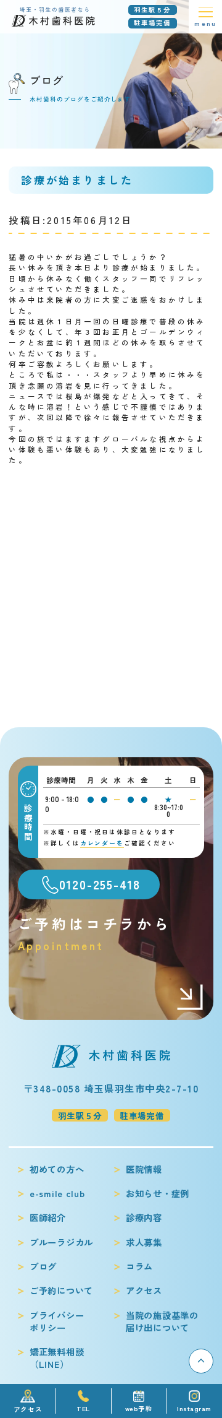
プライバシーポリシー (57, 1321)
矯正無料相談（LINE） (57, 1358)
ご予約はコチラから (94, 933)
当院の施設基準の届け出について (162, 1321)
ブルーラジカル (61, 1242)
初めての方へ (57, 1169)
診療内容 (144, 1217)
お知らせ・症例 (157, 1193)
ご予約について (61, 1290)
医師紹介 (48, 1217)
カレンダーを (102, 843)
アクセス (144, 1290)
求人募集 (144, 1242)
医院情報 (144, 1169)
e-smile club (57, 1193)
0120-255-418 (100, 884)
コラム (139, 1266)
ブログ (43, 1266)
